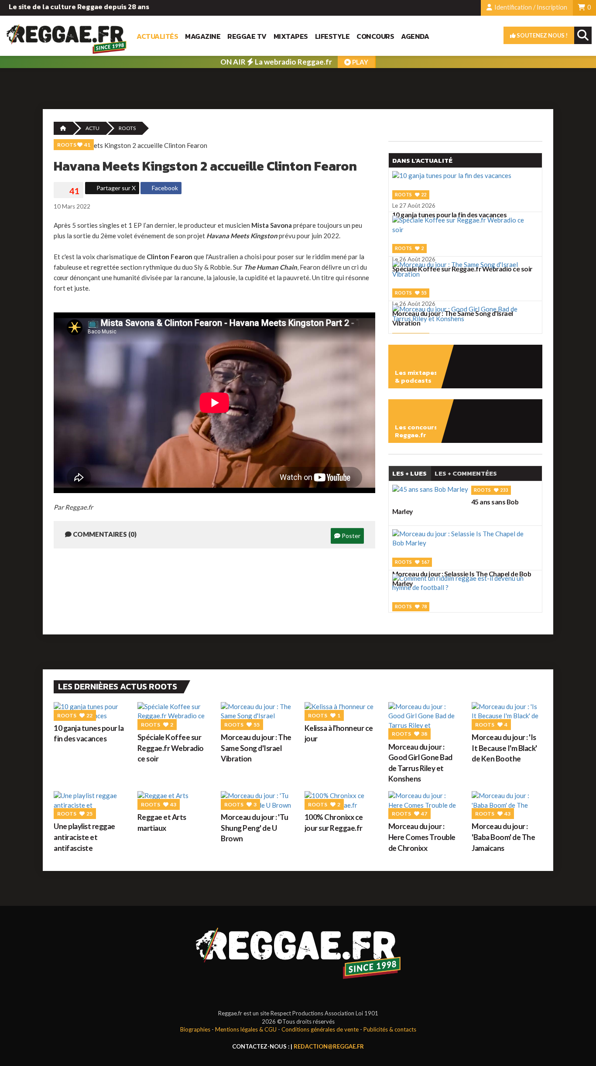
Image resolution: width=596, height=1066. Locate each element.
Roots (127, 128)
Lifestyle (332, 36)
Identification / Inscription (530, 7)
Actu (92, 128)
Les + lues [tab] (409, 473)
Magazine (202, 36)
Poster (350, 535)
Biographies (195, 1029)
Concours (375, 36)
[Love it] (68, 191)
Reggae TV (247, 36)
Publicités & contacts (389, 1029)
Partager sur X (115, 188)
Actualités (157, 36)
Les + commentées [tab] (466, 473)
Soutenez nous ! (542, 35)
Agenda (415, 36)
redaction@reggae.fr (329, 1046)
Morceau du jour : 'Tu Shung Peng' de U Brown (254, 827)
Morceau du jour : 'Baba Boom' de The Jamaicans (503, 837)
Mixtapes (291, 36)
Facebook (164, 188)
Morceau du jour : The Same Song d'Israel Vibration (256, 748)
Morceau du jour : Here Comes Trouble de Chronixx (422, 837)
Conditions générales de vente (320, 1029)
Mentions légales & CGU (246, 1029)
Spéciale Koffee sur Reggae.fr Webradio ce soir (170, 748)
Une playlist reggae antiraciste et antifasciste (84, 837)
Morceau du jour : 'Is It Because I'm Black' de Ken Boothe (504, 748)
